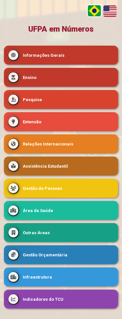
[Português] (94, 11)
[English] (110, 11)
